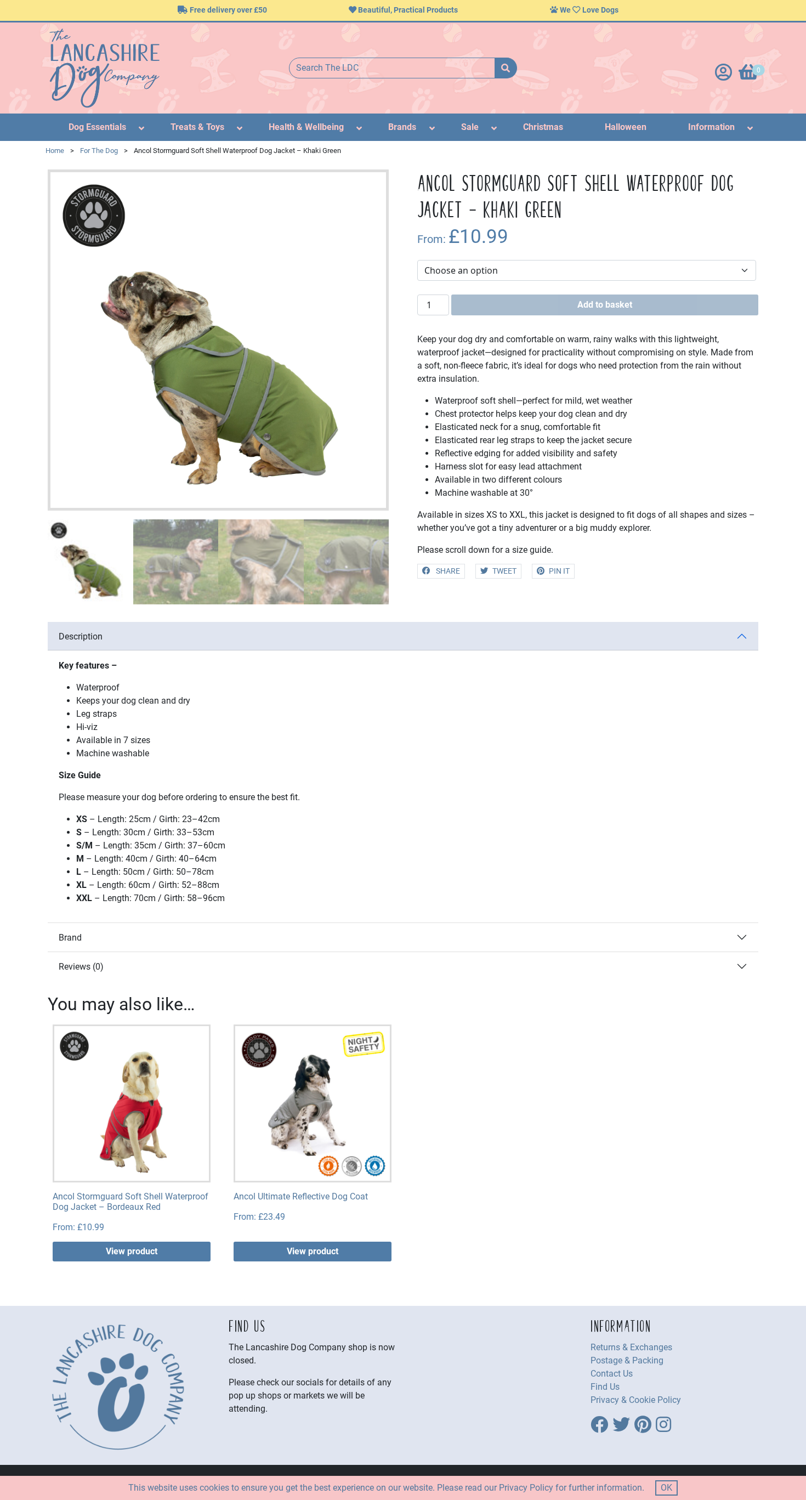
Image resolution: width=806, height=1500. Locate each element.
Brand (70, 937)
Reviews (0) (81, 966)
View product (131, 1251)
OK (666, 1487)
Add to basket (604, 304)
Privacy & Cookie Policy (636, 1400)
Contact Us (612, 1373)
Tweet (504, 571)
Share (447, 571)
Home (55, 150)
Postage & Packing (627, 1360)
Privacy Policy (526, 1487)
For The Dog (99, 150)
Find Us (605, 1387)
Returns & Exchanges (631, 1347)
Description (81, 636)
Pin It (559, 571)
